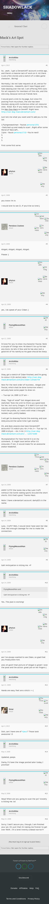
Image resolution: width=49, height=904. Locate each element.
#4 (47, 304)
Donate (14, 888)
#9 (47, 560)
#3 (47, 244)
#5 (47, 339)
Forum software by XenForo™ (24, 861)
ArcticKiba (13, 57)
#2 (47, 195)
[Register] (44, 13)
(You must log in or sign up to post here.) (24, 842)
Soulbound (24, 878)
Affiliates (23, 888)
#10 (46, 583)
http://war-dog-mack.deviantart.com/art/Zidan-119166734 (21, 378)
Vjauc (24, 731)
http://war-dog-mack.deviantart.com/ (18, 112)
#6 (47, 369)
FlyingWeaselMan (17, 325)
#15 (46, 793)
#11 (46, 652)
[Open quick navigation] (44, 26)
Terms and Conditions (16, 899)
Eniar (11, 709)
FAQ (37, 888)
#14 (46, 752)
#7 (47, 485)
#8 (47, 521)
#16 (46, 819)
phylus (12, 171)
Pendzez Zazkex (16, 226)
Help (31, 888)
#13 (46, 726)
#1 (47, 65)
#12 (46, 685)
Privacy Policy (34, 899)
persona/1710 (20, 132)
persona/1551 (33, 125)
